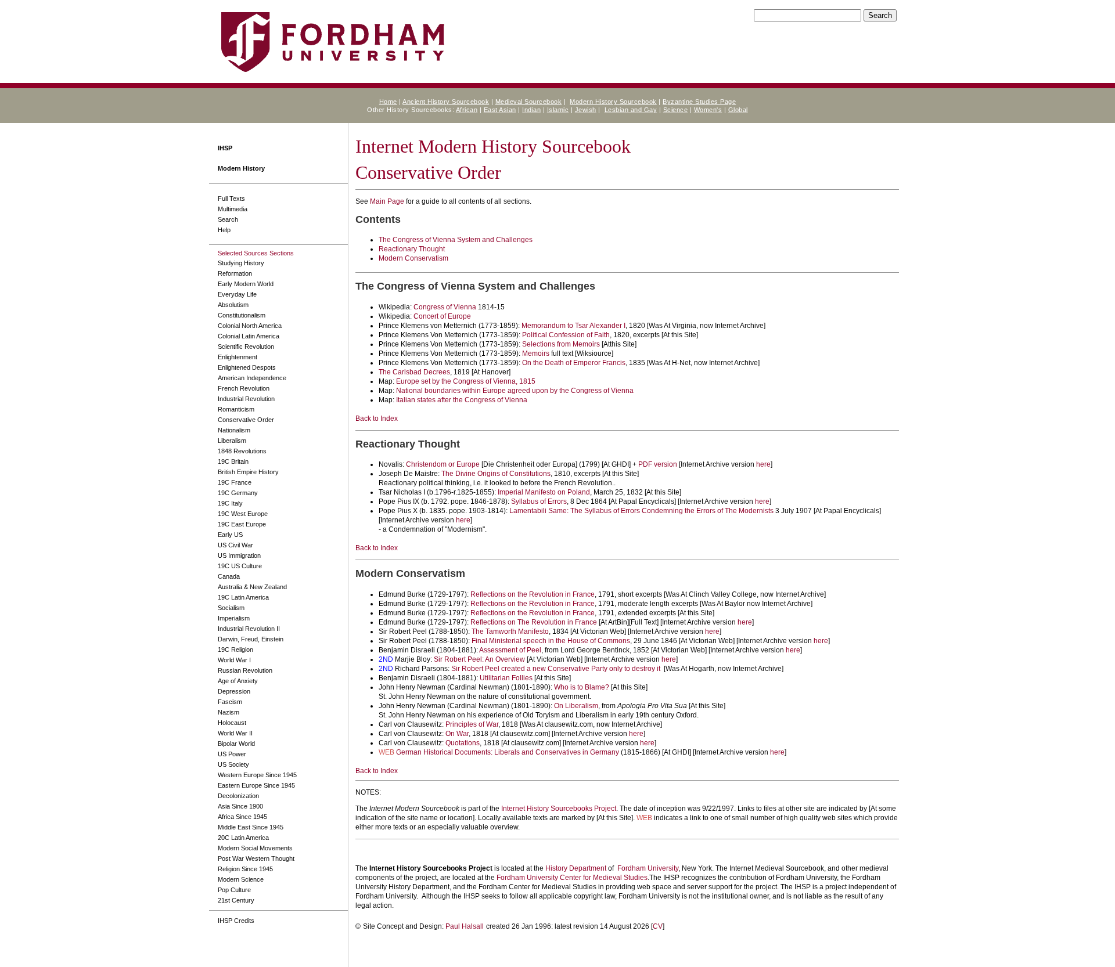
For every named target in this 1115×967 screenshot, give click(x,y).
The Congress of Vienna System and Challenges (456, 240)
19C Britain (233, 461)
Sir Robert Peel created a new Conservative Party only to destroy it (555, 669)
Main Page (387, 201)
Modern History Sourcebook (613, 101)
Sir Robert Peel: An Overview (479, 659)
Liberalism (232, 440)
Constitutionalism (241, 315)
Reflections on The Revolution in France (533, 622)
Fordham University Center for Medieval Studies (572, 878)
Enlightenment (237, 356)
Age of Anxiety (238, 680)
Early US (230, 534)
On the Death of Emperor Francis (573, 363)
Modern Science (241, 879)
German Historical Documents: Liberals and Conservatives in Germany (507, 752)
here (763, 464)
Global (738, 109)
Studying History (241, 262)
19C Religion (235, 649)
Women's (708, 109)
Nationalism (234, 430)
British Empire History (248, 471)
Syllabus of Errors (539, 501)
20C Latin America (243, 837)
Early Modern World (246, 283)
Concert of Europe (442, 316)
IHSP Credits (236, 920)
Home (388, 101)
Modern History (241, 168)
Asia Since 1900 (240, 806)
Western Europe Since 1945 (257, 774)
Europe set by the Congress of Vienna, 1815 (465, 381)
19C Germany (238, 492)
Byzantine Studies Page (699, 101)
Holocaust (232, 722)
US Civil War (235, 545)
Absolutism (233, 304)
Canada (229, 576)
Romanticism (236, 409)
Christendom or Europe (443, 464)
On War (457, 734)
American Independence (252, 377)
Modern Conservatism (413, 258)
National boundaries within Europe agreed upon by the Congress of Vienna (515, 391)
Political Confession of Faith (566, 335)
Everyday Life (237, 294)
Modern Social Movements (255, 848)
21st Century (236, 900)
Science (675, 109)
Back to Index (376, 418)
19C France (234, 482)
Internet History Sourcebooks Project (558, 808)
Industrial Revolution (246, 398)
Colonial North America (250, 325)
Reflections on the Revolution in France (532, 594)
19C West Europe (243, 513)
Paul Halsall (464, 926)
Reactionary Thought (412, 249)
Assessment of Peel (510, 650)
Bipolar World (236, 743)
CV (658, 926)
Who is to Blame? (581, 687)
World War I (234, 659)
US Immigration (239, 555)
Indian (531, 109)
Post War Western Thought (256, 858)
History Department (575, 868)
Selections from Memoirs (561, 344)
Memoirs (535, 353)
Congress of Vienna (444, 307)
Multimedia (232, 208)
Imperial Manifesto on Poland (544, 492)
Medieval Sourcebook (528, 101)
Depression (234, 691)
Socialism (231, 607)
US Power (232, 753)
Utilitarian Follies (506, 678)
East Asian (500, 109)
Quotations (462, 743)
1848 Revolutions (242, 451)
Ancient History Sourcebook (445, 101)
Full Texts (231, 198)
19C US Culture (240, 565)
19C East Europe (242, 524)
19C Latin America (243, 597)
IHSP (225, 148)
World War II (235, 733)
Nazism (228, 712)
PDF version (657, 464)
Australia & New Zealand (252, 586)
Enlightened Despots (247, 367)
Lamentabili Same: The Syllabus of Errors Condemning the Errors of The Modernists (641, 511)
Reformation (235, 273)
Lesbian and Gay (631, 109)
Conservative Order (246, 419)
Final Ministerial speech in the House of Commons (551, 641)
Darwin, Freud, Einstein (250, 639)
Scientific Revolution (246, 346)
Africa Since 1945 (242, 816)
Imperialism (234, 618)
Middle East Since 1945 (250, 827)
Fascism (230, 701)
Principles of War (471, 724)
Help (224, 229)
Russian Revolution (245, 670)
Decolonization (238, 795)
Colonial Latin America (248, 336)
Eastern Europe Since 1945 (256, 785)
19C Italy (230, 503)
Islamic (558, 109)
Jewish (585, 109)
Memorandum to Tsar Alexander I (573, 326)
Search (228, 219)
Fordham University (647, 868)
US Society (233, 764)
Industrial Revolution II (249, 628)
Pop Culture (234, 889)
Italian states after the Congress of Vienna (461, 400)
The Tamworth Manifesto (510, 631)
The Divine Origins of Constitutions (496, 474)
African (467, 109)
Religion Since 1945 (245, 868)
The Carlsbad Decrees (414, 372)
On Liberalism (576, 706)
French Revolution (243, 388)
